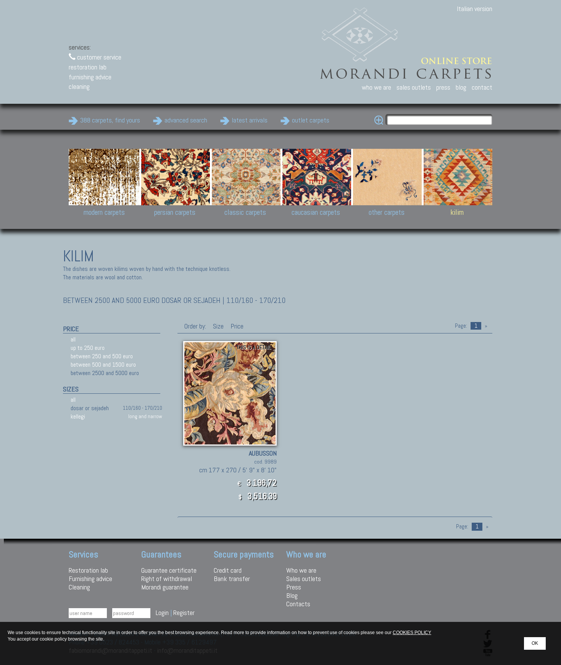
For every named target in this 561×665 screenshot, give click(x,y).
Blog (292, 595)
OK (535, 643)
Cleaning (79, 587)
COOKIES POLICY (412, 632)
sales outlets (414, 87)
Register (184, 612)
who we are (376, 87)
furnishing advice (90, 76)
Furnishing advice (90, 578)
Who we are (301, 570)
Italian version (474, 8)
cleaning (79, 86)
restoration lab (87, 67)
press (443, 87)
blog (461, 87)
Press (293, 587)
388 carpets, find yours (110, 120)
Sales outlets (303, 578)
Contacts (298, 603)
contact (482, 87)
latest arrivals (250, 120)
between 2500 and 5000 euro (105, 373)
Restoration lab (88, 570)
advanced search (185, 120)
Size (218, 326)
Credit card (228, 570)
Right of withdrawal (166, 578)
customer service (98, 57)
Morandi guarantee (165, 587)
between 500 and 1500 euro (103, 365)
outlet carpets (310, 120)
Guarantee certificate (169, 570)
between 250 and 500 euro (102, 356)
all (73, 339)
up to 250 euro (88, 348)
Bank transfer (232, 578)
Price (236, 326)
